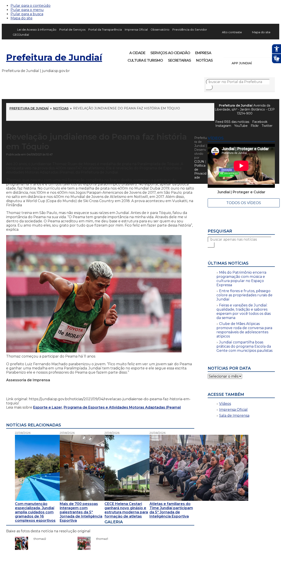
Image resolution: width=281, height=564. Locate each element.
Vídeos (225, 404)
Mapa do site (21, 18)
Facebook (227, 51)
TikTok (242, 51)
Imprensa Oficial (136, 29)
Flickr (264, 51)
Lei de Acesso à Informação (36, 29)
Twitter (267, 126)
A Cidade (137, 53)
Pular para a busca (27, 14)
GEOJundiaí (21, 34)
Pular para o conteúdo (30, 6)
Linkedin (257, 51)
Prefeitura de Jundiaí (54, 57)
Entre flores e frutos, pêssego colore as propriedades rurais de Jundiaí (244, 295)
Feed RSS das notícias (232, 122)
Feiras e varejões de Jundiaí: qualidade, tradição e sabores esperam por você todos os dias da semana (243, 311)
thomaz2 (37, 538)
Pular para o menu (27, 10)
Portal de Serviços (72, 29)
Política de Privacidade (200, 171)
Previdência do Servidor (189, 29)
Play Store (264, 63)
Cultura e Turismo (145, 60)
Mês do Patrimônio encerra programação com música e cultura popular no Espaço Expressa (241, 278)
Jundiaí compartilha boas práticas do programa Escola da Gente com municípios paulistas (244, 346)
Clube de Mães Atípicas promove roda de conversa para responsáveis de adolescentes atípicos (244, 330)
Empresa (203, 53)
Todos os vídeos (243, 203)
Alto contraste (232, 32)
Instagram (235, 51)
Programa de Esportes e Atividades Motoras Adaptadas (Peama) (122, 407)
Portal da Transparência (105, 29)
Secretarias (179, 60)
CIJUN (199, 162)
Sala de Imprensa (234, 415)
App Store (256, 63)
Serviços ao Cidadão (170, 53)
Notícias (204, 60)
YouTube (249, 51)
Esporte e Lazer (47, 407)
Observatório (160, 29)
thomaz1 (100, 538)
